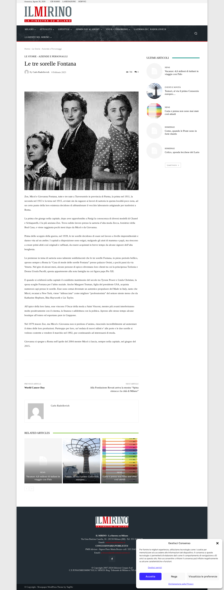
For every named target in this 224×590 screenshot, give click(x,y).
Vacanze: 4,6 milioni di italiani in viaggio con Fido (43, 478)
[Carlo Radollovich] (27, 72)
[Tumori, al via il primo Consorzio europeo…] (81, 460)
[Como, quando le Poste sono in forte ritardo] (154, 131)
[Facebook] (112, 559)
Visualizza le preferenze (203, 576)
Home (27, 48)
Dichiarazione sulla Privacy (180, 584)
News (42, 472)
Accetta (150, 576)
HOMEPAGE (170, 127)
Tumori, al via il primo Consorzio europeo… (81, 478)
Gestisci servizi (155, 567)
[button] (217, 543)
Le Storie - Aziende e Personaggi (47, 48)
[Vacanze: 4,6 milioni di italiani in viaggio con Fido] (43, 460)
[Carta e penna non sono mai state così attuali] (120, 460)
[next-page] (32, 489)
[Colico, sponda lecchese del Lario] (154, 151)
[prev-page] (26, 489)
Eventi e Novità (81, 472)
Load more (172, 165)
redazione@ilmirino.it (115, 542)
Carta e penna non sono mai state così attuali (120, 478)
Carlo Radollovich (41, 72)
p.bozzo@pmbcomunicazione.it (115, 552)
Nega (174, 576)
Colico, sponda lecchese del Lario (182, 152)
